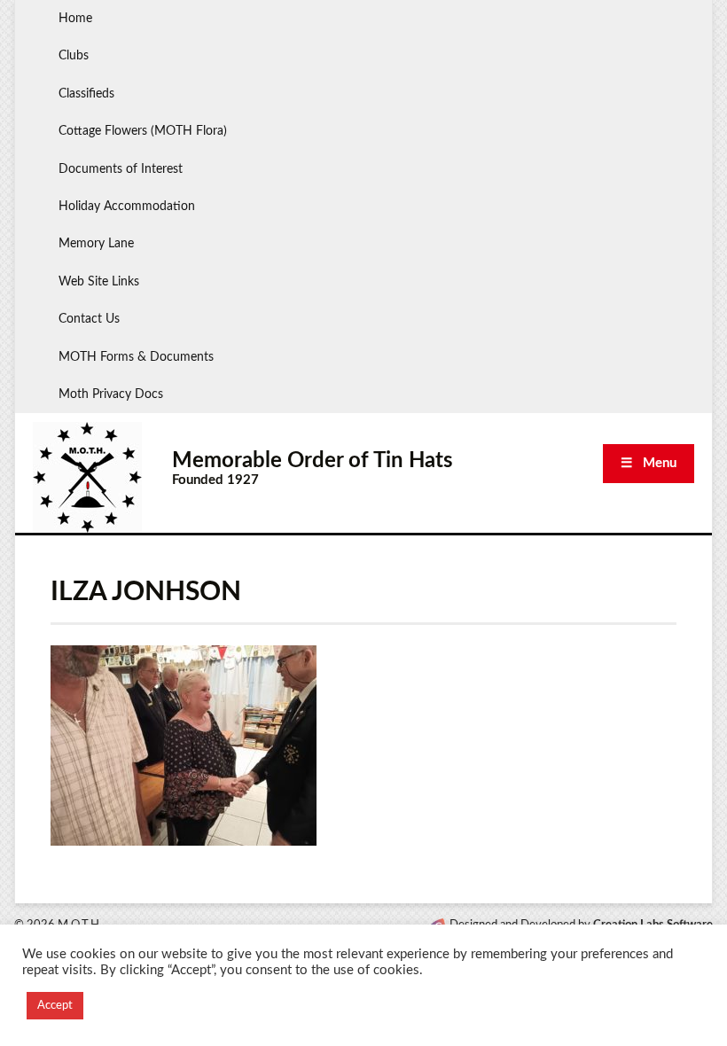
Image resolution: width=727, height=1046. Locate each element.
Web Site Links (99, 282)
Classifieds (86, 94)
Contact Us (89, 319)
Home (75, 18)
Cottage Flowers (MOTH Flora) (143, 131)
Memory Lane (96, 244)
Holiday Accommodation (127, 206)
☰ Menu (648, 463)
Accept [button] (55, 1005)
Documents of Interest (121, 169)
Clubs (74, 56)
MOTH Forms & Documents (136, 357)
